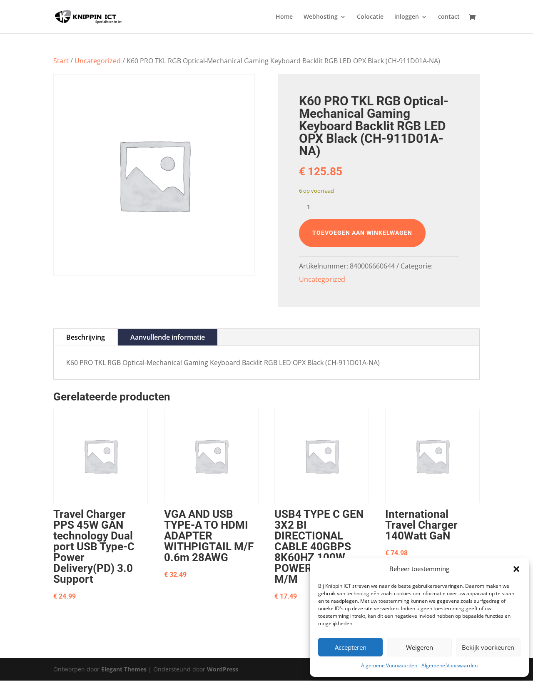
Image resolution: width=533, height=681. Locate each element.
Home (284, 17)
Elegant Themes (124, 669)
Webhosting (321, 17)
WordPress (222, 669)
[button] (516, 569)
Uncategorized (98, 60)
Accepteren (350, 647)
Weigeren (419, 647)
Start (61, 60)
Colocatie (370, 17)
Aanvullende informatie (167, 337)
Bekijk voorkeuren (488, 647)
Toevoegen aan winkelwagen (362, 232)
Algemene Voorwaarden (389, 665)
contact (449, 17)
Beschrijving (85, 337)
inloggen (406, 17)
